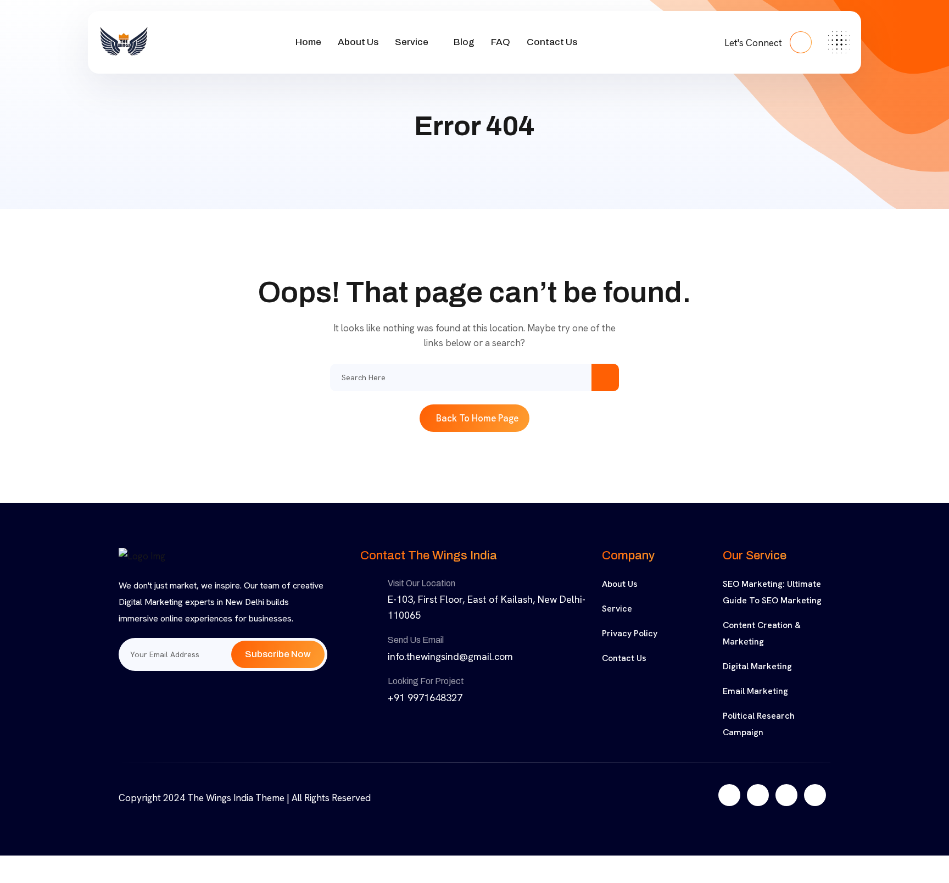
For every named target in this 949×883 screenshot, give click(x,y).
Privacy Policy (629, 633)
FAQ (500, 42)
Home (308, 42)
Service (411, 42)
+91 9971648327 (425, 697)
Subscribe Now (278, 654)
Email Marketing (755, 691)
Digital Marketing (757, 666)
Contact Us (552, 42)
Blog (464, 42)
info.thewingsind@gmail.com (450, 656)
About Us (358, 42)
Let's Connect (754, 43)
